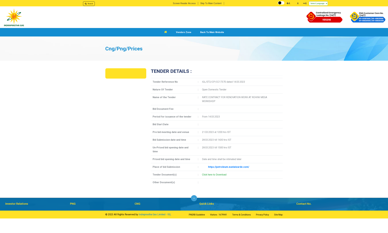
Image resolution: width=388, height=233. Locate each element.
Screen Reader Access (184, 3)
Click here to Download (214, 174)
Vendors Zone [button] (183, 32)
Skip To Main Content (211, 3)
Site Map (278, 214)
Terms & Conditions (241, 214)
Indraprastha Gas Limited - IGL (155, 214)
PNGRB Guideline (197, 214)
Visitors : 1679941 (218, 214)
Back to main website (212, 32)
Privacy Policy (262, 214)
